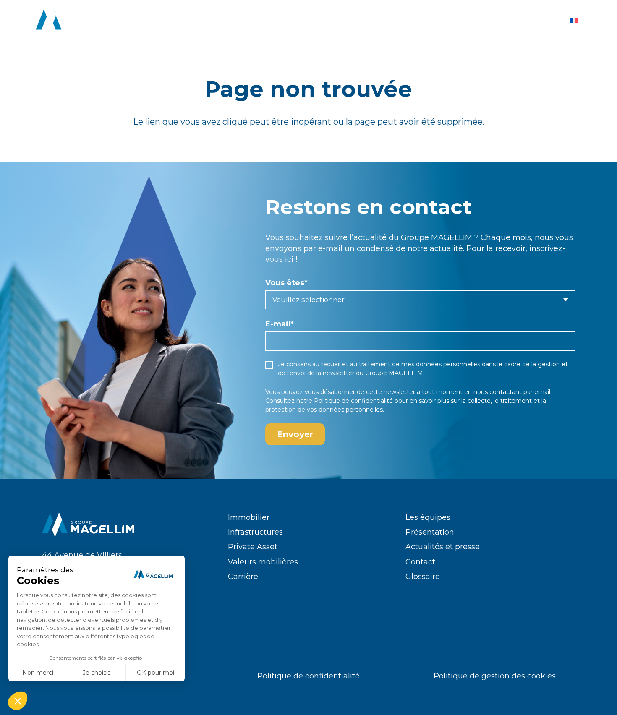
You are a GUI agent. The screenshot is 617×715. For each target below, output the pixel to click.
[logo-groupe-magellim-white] (82, 21)
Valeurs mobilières (263, 561)
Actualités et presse (442, 546)
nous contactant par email (511, 392)
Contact (420, 561)
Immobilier (248, 517)
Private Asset (252, 546)
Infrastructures (255, 532)
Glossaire (422, 576)
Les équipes (427, 517)
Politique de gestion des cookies (495, 676)
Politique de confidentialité (353, 400)
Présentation (429, 532)
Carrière (243, 576)
